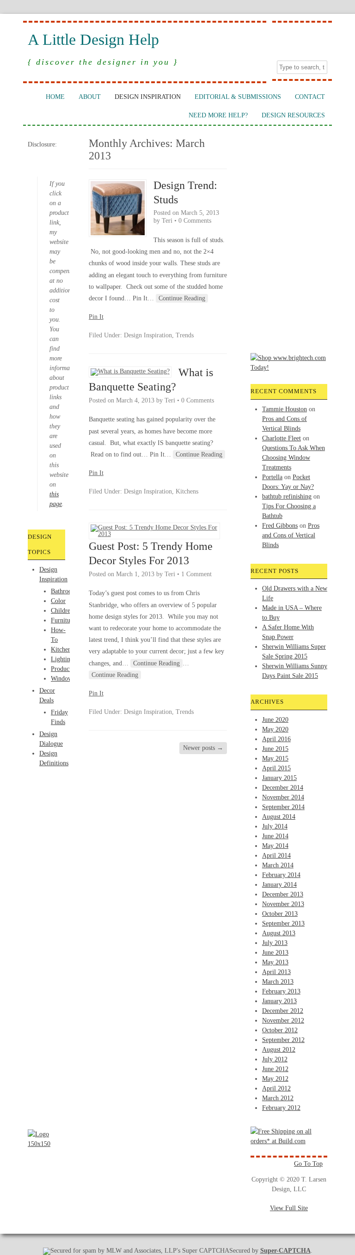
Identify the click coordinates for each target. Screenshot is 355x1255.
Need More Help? (218, 115)
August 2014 (278, 816)
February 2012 (281, 1107)
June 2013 (275, 952)
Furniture (63, 620)
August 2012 (278, 1049)
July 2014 (275, 826)
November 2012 (283, 1020)
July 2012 (275, 1059)
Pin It (96, 316)
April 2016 (276, 739)
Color (58, 600)
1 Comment (196, 574)
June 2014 (275, 836)
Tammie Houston (284, 409)
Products (62, 668)
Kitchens (62, 649)
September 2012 (283, 1039)
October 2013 (280, 913)
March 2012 (278, 1098)
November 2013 (283, 904)
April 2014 (276, 855)
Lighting (62, 659)
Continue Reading (182, 298)
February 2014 (281, 874)
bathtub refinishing (287, 496)
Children (62, 610)
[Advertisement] (65, 802)
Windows (63, 678)
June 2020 (275, 719)
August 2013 (278, 933)
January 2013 (279, 1001)
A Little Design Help (93, 40)
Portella (272, 477)
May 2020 (275, 729)
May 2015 (275, 758)
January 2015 (279, 777)
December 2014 (282, 787)
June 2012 (275, 1069)
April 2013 (276, 972)
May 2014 (275, 845)
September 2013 (283, 923)
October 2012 (280, 1030)
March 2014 (278, 865)
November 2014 (283, 797)
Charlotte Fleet (281, 438)
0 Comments (194, 220)
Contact (310, 96)
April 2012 (276, 1088)
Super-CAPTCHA (285, 1250)
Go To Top (308, 1163)
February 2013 (281, 991)
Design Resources (293, 115)
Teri (167, 220)
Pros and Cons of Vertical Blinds (290, 535)
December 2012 (282, 1010)
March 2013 (278, 981)
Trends (185, 335)
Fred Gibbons (280, 525)
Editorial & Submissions (238, 96)
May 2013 (275, 962)
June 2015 (275, 748)
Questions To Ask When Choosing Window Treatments (293, 458)
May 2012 (275, 1078)
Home (55, 96)
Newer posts (203, 747)
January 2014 (279, 884)
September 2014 (283, 807)
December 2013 (282, 894)
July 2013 (275, 942)
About (90, 96)
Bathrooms (65, 591)
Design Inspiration (148, 96)
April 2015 (276, 768)
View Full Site (289, 1208)
